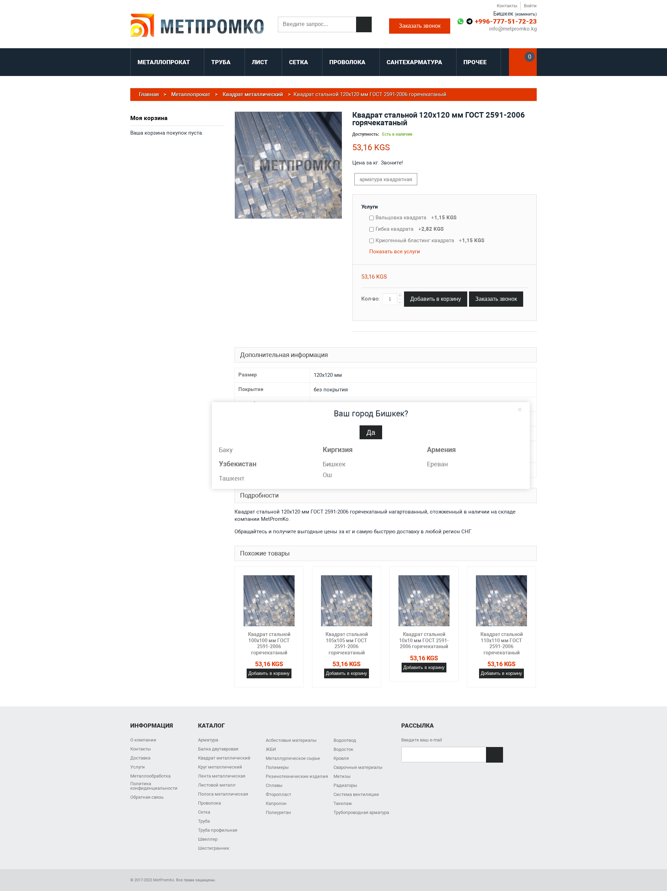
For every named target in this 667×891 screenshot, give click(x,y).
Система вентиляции (356, 794)
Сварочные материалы (358, 767)
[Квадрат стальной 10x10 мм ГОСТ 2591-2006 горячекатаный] (424, 600)
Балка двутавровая (218, 749)
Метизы (342, 776)
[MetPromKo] (197, 26)
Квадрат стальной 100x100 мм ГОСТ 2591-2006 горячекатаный (269, 643)
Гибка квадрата (410, 229)
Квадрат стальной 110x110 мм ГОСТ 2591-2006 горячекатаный (501, 643)
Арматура (208, 740)
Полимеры (277, 767)
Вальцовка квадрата (416, 217)
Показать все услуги (394, 251)
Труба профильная (217, 830)
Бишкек (334, 464)
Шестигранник (213, 848)
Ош (327, 474)
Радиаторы (345, 785)
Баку (226, 449)
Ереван (437, 464)
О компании (143, 740)
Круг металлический (220, 767)
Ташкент (232, 478)
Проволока (209, 803)
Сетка (204, 812)
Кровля (341, 758)
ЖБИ (271, 749)
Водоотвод (345, 740)
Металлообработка (150, 776)
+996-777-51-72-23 (506, 21)
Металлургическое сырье (293, 758)
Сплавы (274, 785)
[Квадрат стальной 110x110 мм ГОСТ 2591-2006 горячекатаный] (501, 600)
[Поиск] (364, 24)
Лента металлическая (221, 776)
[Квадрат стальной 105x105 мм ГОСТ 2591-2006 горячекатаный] (346, 600)
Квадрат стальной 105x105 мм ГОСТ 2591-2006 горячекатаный (347, 643)
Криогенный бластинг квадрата (430, 240)
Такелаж (343, 803)
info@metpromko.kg (513, 29)
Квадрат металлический (224, 758)
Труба (204, 821)
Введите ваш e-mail (421, 740)
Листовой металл (217, 785)
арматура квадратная (386, 179)
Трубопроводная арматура (361, 812)
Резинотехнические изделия (297, 776)
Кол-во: (370, 299)
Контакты (507, 5)
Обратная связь (147, 797)
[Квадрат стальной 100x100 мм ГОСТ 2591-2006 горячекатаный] (269, 600)
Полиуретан (278, 812)
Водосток (343, 749)
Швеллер (207, 839)
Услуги (369, 207)
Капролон (276, 803)
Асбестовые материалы (291, 740)
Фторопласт (278, 794)
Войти (530, 5)
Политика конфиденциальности (154, 785)
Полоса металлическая (223, 794)
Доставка (140, 758)
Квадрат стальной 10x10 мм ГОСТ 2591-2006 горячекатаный (424, 640)
